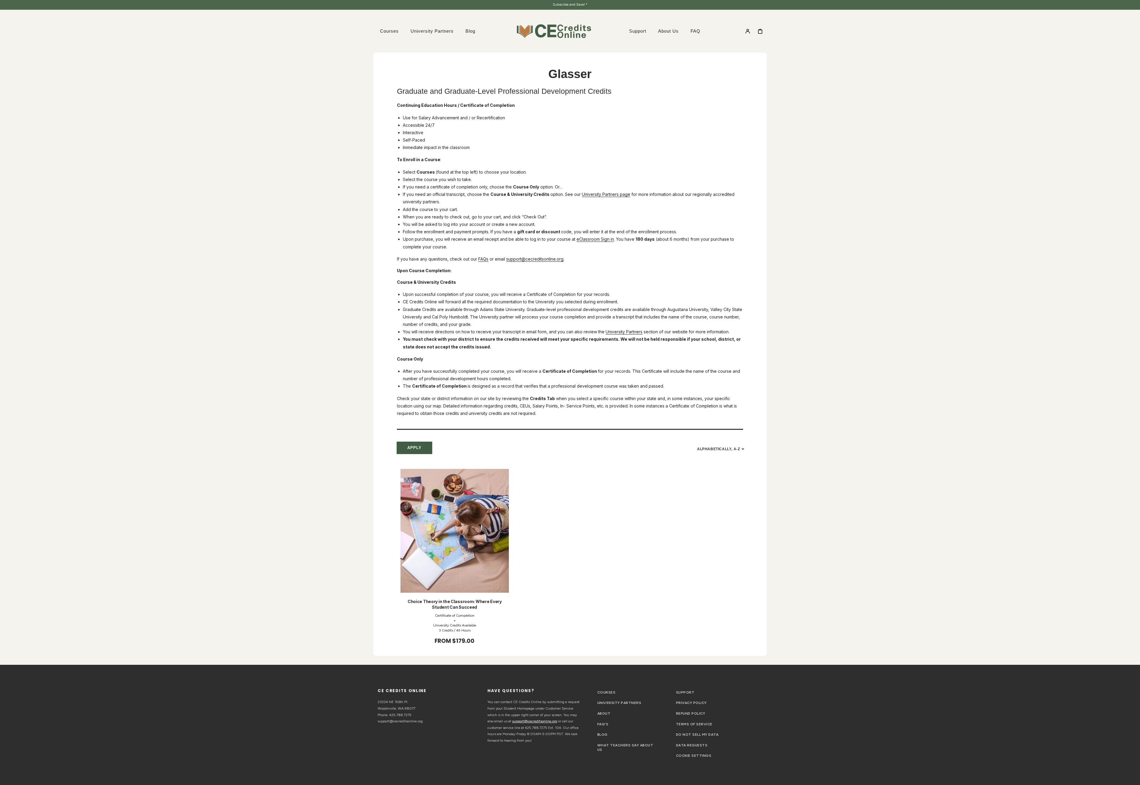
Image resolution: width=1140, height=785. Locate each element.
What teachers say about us (625, 747)
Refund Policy (690, 713)
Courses (606, 692)
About (603, 713)
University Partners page (606, 194)
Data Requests (691, 745)
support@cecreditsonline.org (534, 258)
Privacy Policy (691, 703)
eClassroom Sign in (595, 239)
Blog (602, 734)
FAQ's (602, 724)
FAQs (483, 258)
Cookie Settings (693, 756)
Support (685, 692)
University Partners (624, 331)
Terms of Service (694, 724)
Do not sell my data (697, 734)
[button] (747, 30)
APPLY (414, 447)
